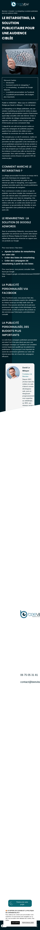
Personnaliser (28, 923)
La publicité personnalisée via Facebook (20, 92)
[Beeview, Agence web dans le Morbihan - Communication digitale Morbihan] (20, 6)
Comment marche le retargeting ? (18, 85)
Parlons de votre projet (22, 903)
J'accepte (15, 923)
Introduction (10, 83)
